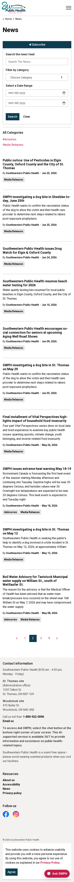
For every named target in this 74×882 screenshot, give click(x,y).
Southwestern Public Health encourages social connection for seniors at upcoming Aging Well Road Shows (35, 332)
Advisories (10, 512)
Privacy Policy (50, 862)
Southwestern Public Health (22, 173)
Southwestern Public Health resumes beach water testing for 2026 (35, 283)
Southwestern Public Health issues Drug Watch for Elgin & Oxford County (32, 250)
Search (12, 116)
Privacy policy (12, 793)
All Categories (13, 132)
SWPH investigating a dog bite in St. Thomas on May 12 (36, 531)
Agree (11, 872)
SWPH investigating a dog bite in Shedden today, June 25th (36, 199)
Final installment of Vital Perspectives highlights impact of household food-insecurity (35, 419)
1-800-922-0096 (33, 716)
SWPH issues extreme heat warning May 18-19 (37, 469)
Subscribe (38, 44)
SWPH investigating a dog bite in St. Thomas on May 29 (36, 367)
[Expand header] (68, 7)
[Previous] (16, 638)
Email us (8, 721)
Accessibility (11, 784)
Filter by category (17, 70)
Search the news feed (20, 54)
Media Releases (13, 179)
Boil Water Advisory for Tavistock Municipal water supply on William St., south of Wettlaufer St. (35, 580)
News (6, 788)
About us (9, 780)
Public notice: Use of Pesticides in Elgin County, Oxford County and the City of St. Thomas (33, 164)
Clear (26, 116)
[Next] (57, 638)
